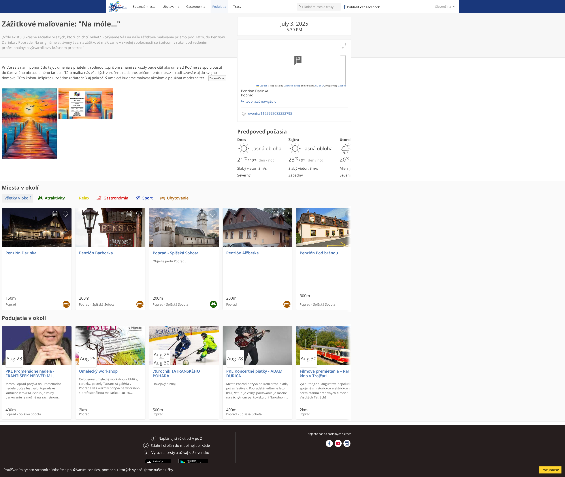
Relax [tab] (84, 198)
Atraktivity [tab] (55, 198)
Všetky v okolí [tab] (17, 198)
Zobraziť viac (217, 78)
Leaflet (263, 85)
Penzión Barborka (96, 253)
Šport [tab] (147, 198)
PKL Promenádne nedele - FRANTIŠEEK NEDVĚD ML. (30, 373)
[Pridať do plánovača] (55, 214)
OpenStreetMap (292, 85)
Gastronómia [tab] (116, 198)
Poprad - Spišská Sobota (175, 253)
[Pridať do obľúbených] (65, 214)
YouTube (338, 443)
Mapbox (341, 85)
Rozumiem (550, 470)
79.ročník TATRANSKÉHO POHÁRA (176, 373)
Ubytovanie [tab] (177, 198)
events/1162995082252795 (270, 113)
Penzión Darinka (21, 253)
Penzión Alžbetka (242, 253)
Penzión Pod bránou (319, 253)
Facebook (329, 443)
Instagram (346, 443)
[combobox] (319, 6)
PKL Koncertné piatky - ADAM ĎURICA (254, 373)
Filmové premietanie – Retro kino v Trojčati (327, 373)
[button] (343, 47)
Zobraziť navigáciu (261, 101)
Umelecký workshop (98, 371)
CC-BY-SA (319, 85)
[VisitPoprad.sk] (118, 6)
